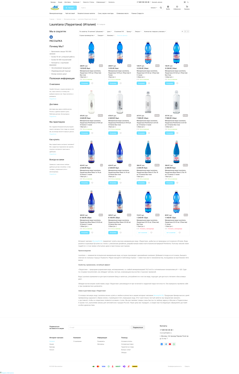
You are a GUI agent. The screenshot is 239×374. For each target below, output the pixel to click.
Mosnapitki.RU (97, 241)
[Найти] (161, 8)
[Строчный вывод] (185, 31)
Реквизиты (101, 341)
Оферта (187, 366)
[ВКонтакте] (162, 344)
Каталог (52, 341)
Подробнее (52, 99)
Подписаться (138, 327)
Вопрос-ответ (126, 350)
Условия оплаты (126, 341)
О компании (77, 341)
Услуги (51, 350)
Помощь (124, 338)
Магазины (100, 344)
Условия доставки (127, 344)
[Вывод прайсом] (188, 31)
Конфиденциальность (175, 366)
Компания (77, 338)
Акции (51, 344)
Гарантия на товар (127, 347)
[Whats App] (174, 344)
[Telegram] (166, 344)
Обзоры (124, 352)
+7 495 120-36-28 (143, 2)
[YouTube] (170, 344)
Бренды (52, 347)
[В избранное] (92, 83)
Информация (102, 338)
